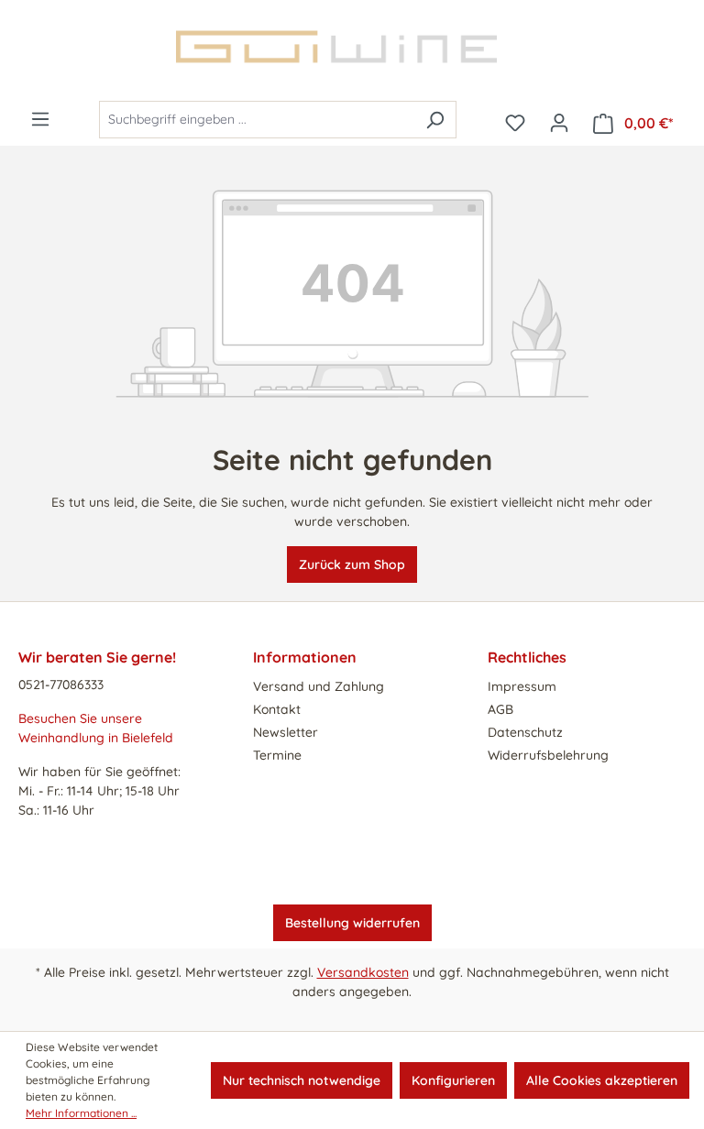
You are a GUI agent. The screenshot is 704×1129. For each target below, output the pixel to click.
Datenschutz (525, 732)
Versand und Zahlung (318, 686)
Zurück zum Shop (352, 564)
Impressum (522, 686)
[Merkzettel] (515, 122)
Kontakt (277, 709)
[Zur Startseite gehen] (352, 47)
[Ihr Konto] (559, 122)
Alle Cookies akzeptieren (601, 1080)
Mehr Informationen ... (81, 1113)
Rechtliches (527, 657)
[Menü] (40, 119)
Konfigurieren (453, 1080)
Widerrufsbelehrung (548, 755)
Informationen (305, 657)
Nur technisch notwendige (301, 1080)
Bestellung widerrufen (352, 923)
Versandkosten (363, 972)
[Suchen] (434, 119)
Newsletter (285, 732)
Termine (277, 755)
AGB (500, 709)
